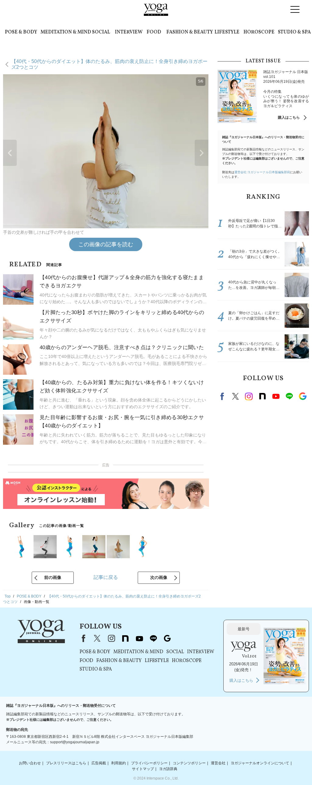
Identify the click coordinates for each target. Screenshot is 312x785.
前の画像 (52, 577)
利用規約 (118, 763)
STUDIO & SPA (294, 32)
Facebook (223, 396)
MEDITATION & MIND (66, 32)
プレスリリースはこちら (66, 763)
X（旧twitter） (235, 396)
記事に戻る (106, 577)
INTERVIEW (129, 32)
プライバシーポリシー (149, 763)
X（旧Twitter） (97, 638)
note (262, 396)
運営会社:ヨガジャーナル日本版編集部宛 (262, 172)
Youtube (276, 396)
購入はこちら (289, 117)
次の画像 (158, 577)
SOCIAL (101, 32)
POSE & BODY (21, 32)
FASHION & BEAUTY (189, 32)
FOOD (154, 32)
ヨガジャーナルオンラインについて (260, 763)
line (289, 396)
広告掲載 (98, 763)
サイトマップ (143, 769)
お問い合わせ (30, 763)
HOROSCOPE (259, 32)
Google (303, 396)
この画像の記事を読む (105, 244)
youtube (139, 638)
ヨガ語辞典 (168, 769)
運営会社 (218, 763)
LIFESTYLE (226, 32)
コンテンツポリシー (189, 763)
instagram (249, 396)
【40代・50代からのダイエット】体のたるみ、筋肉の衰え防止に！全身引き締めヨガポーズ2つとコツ (109, 64)
